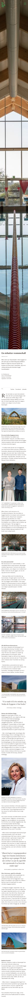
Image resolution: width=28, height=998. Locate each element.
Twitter (12, 389)
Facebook (18, 389)
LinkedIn (24, 389)
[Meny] (25, 3)
